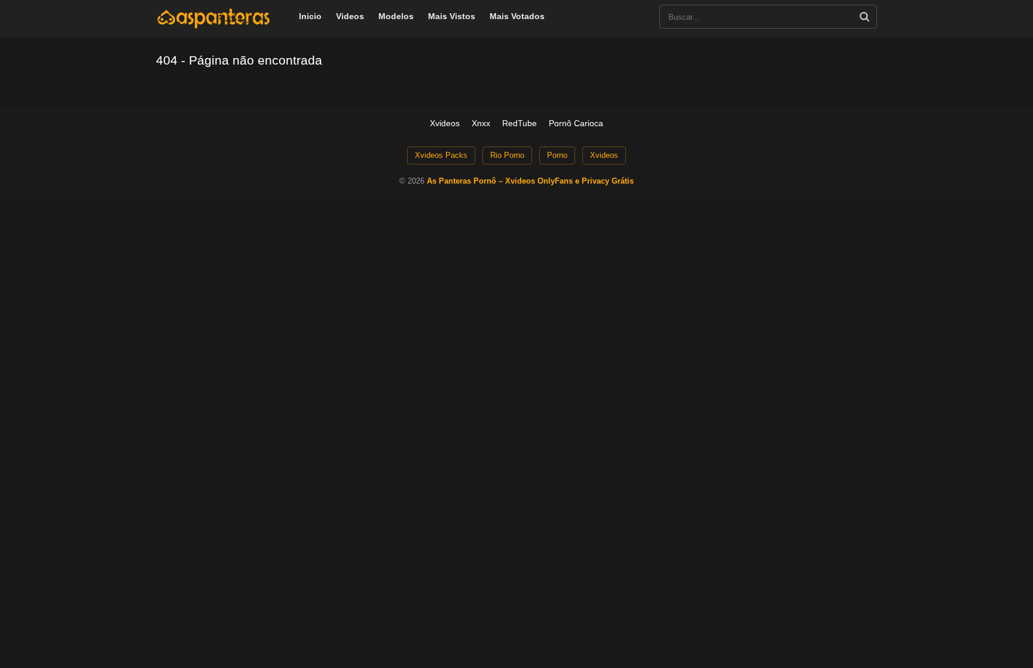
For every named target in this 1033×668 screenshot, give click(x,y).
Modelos (396, 16)
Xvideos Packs (441, 155)
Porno (557, 155)
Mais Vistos (451, 16)
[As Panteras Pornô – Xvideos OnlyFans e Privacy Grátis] (213, 25)
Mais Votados (517, 16)
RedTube (519, 123)
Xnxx (481, 123)
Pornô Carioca (576, 123)
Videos (350, 16)
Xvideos (445, 123)
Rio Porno (507, 155)
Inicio (310, 16)
